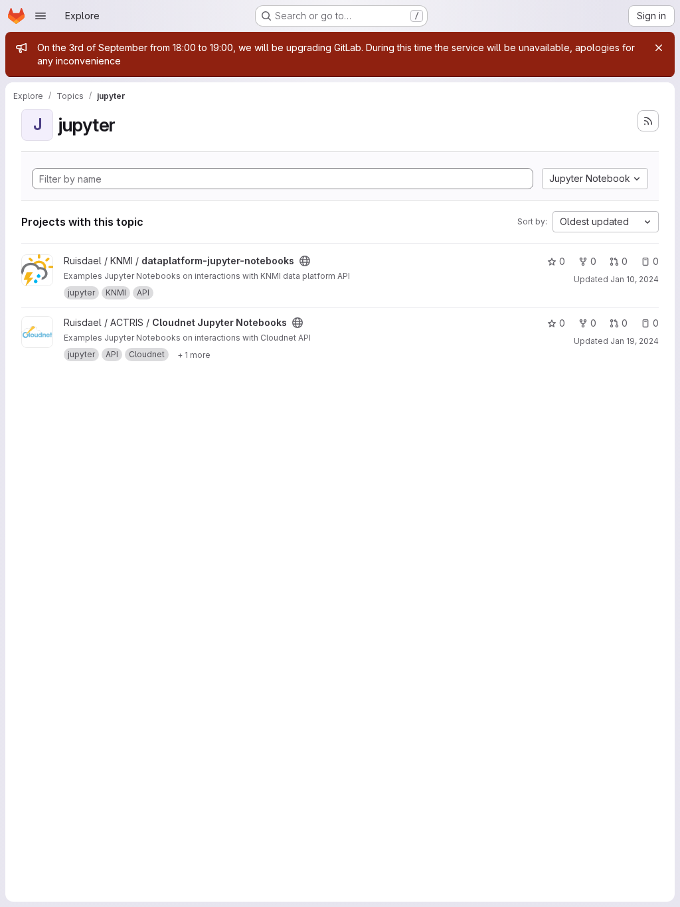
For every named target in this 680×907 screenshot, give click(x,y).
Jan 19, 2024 (634, 341)
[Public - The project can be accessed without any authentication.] (304, 261)
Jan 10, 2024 (634, 279)
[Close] (659, 48)
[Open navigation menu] (40, 16)
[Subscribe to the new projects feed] (648, 120)
